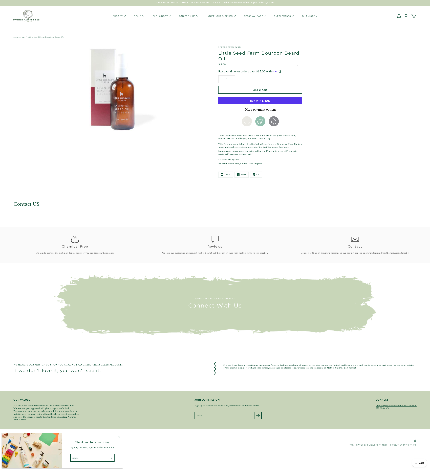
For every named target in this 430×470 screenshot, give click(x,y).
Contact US (26, 204)
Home (16, 37)
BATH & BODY (160, 16)
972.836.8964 (382, 408)
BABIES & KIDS (187, 16)
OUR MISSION (309, 16)
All (23, 37)
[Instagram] (415, 440)
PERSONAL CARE (253, 16)
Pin (258, 175)
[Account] (399, 16)
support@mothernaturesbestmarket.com (396, 405)
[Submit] (258, 415)
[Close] (119, 437)
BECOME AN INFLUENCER (403, 445)
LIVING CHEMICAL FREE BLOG (372, 445)
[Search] (406, 16)
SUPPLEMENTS (282, 16)
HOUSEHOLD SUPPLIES (220, 16)
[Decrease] (220, 79)
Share (243, 175)
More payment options (260, 109)
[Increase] (232, 79)
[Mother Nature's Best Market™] (26, 16)
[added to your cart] (414, 16)
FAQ (352, 445)
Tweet (227, 175)
